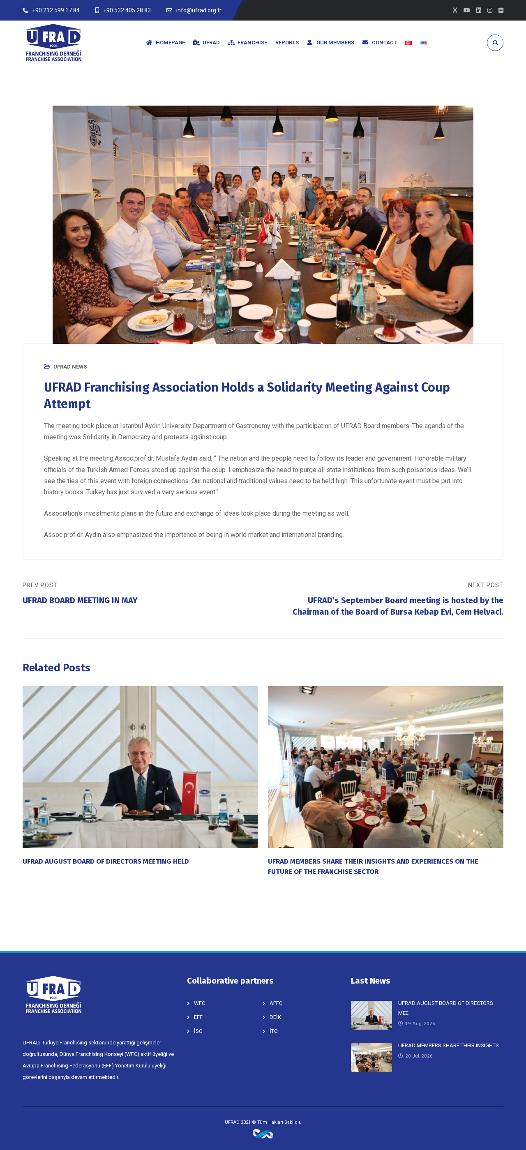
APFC (276, 1003)
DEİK (275, 1017)
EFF (198, 1017)
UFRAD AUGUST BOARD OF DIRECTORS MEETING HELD (106, 861)
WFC (199, 1003)
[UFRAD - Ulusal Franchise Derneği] (53, 42)
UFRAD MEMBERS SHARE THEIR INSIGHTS (448, 1045)
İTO (274, 1031)
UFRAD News (70, 367)
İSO (198, 1031)
